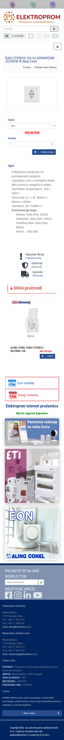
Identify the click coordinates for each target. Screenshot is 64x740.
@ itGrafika (44, 735)
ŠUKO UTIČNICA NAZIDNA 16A (27, 349)
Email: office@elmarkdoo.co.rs (16, 627)
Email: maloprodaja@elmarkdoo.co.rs (19, 654)
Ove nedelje (25, 383)
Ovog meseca (28, 395)
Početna (27, 67)
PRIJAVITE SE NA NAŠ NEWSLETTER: (22, 574)
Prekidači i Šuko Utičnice (45, 67)
